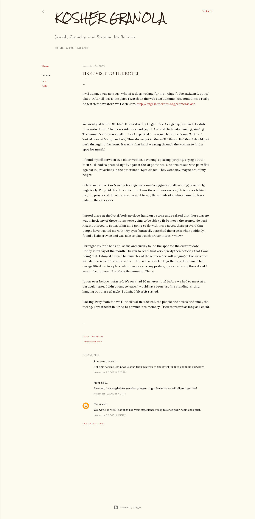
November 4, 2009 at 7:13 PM (110, 393)
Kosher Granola (110, 18)
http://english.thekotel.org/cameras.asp (166, 104)
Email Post (97, 336)
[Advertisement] (146, 460)
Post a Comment (93, 423)
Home (59, 48)
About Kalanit (77, 48)
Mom (97, 404)
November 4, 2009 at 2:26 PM (110, 372)
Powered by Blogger (130, 507)
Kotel (44, 86)
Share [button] (45, 66)
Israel (44, 81)
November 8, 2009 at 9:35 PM (110, 415)
